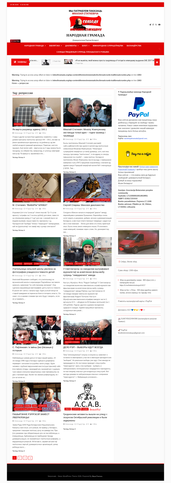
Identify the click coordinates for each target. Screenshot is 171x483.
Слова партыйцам (102, 200)
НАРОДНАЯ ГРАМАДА (85, 35)
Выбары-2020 (29, 200)
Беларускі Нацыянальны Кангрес (27, 409)
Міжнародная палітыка (84, 200)
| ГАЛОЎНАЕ (69, 339)
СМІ (88, 264)
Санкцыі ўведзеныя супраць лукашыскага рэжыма (83, 52)
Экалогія (95, 264)
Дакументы (71, 46)
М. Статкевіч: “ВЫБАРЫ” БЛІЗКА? (29, 205)
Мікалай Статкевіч (72, 124)
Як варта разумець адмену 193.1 (29, 129)
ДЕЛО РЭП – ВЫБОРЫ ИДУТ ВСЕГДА (83, 347)
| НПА (77, 339)
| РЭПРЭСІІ (18, 124)
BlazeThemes (97, 476)
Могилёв (17, 342)
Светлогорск (80, 264)
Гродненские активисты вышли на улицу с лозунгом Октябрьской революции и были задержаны (85, 417)
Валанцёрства (134, 46)
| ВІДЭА (67, 409)
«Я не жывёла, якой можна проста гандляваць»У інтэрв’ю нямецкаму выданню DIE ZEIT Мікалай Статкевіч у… (99, 60)
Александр (18, 133)
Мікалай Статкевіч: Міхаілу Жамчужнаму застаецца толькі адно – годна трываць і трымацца (84, 132)
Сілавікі (85, 409)
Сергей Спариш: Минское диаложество (83, 205)
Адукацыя (28, 264)
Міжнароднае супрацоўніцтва (108, 46)
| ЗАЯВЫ (27, 406)
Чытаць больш (17, 157)
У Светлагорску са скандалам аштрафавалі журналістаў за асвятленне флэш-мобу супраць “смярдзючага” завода (86, 272)
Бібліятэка (54, 46)
